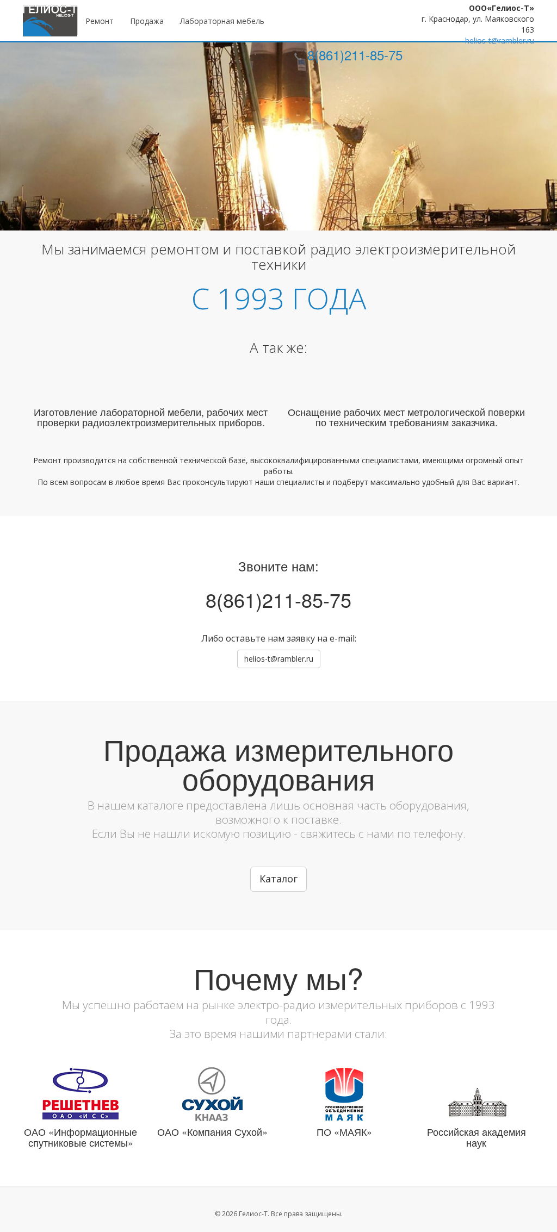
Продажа (147, 21)
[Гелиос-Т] (50, 20)
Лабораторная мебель (222, 21)
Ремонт (99, 21)
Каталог (278, 878)
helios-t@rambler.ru (499, 40)
